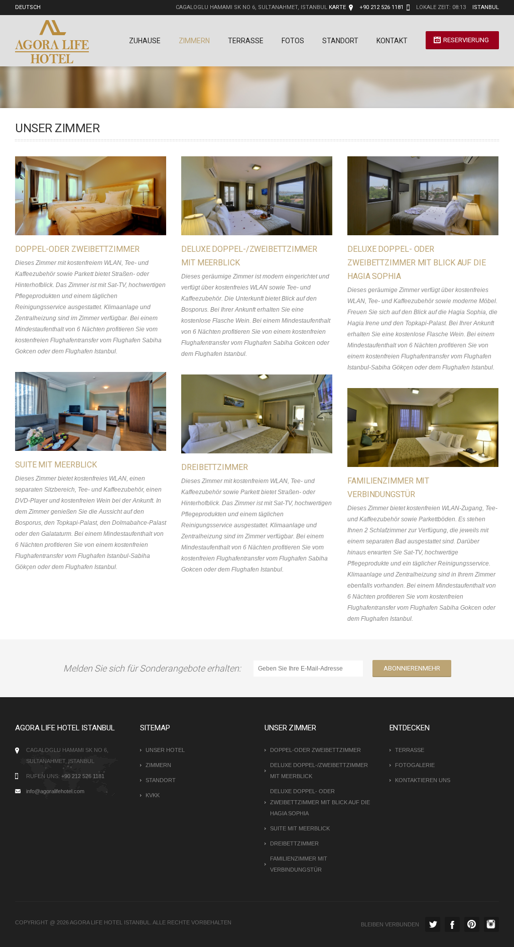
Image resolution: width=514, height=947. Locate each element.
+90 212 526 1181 (82, 776)
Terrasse (246, 41)
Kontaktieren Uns (422, 780)
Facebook (452, 924)
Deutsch (28, 7)
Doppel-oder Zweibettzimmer (77, 249)
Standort (340, 41)
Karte (337, 7)
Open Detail (80, 196)
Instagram (491, 924)
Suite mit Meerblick (56, 464)
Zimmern (194, 41)
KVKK (153, 795)
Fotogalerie (415, 765)
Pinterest (471, 924)
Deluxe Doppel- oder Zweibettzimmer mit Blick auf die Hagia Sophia (416, 262)
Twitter (432, 924)
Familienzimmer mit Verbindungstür (298, 864)
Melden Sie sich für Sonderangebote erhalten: (154, 668)
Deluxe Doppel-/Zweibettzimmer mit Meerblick (319, 770)
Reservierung (466, 40)
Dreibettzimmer (214, 467)
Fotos (293, 41)
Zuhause (145, 41)
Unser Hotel (165, 750)
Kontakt (392, 41)
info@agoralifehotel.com (55, 791)
